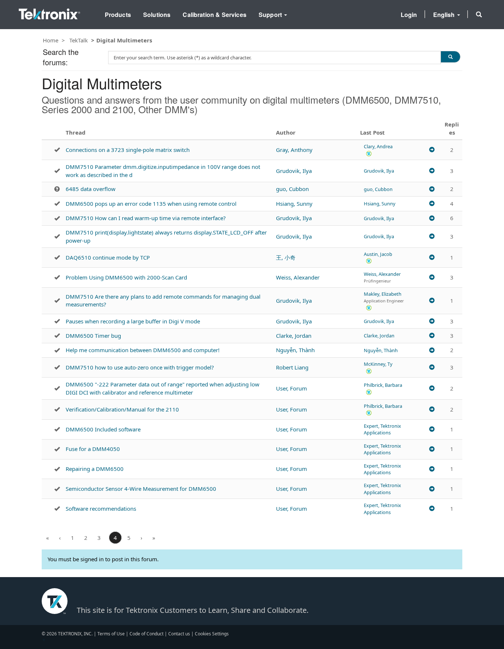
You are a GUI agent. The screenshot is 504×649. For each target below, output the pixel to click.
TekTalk (78, 40)
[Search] (450, 57)
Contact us (179, 634)
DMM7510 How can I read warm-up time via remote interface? (146, 218)
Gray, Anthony (294, 149)
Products (118, 14)
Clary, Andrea (378, 146)
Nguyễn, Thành (295, 350)
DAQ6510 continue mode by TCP (108, 257)
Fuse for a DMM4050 (93, 448)
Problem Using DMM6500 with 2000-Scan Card (126, 277)
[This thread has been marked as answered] (57, 149)
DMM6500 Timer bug (93, 335)
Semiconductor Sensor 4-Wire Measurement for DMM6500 (141, 488)
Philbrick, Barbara (383, 385)
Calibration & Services (214, 14)
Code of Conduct (146, 634)
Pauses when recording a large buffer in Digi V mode (133, 321)
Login (409, 14)
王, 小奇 (286, 257)
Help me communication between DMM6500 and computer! (143, 350)
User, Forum (291, 388)
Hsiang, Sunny (294, 203)
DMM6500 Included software (103, 429)
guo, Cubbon (292, 188)
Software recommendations (101, 508)
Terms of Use (111, 634)
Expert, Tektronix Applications (382, 429)
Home (50, 40)
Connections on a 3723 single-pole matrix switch (128, 149)
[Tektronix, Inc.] (49, 12)
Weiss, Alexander (298, 277)
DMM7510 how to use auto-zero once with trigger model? (140, 367)
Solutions (156, 14)
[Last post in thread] (431, 150)
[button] (478, 14)
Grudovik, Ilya (294, 170)
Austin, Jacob (378, 254)
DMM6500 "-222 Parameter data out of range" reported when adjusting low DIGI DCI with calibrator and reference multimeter (162, 388)
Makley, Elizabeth (382, 294)
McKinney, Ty (378, 364)
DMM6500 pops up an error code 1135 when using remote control (151, 203)
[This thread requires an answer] (57, 189)
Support (271, 14)
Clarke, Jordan (293, 335)
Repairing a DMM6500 (95, 468)
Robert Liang (292, 367)
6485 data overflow (90, 188)
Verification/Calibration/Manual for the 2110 (122, 409)
